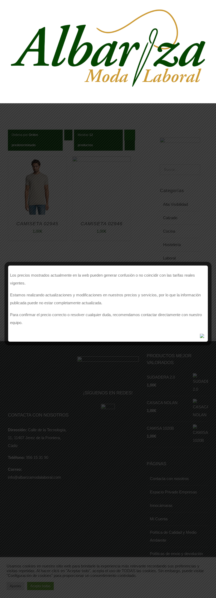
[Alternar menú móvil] (206, 93)
